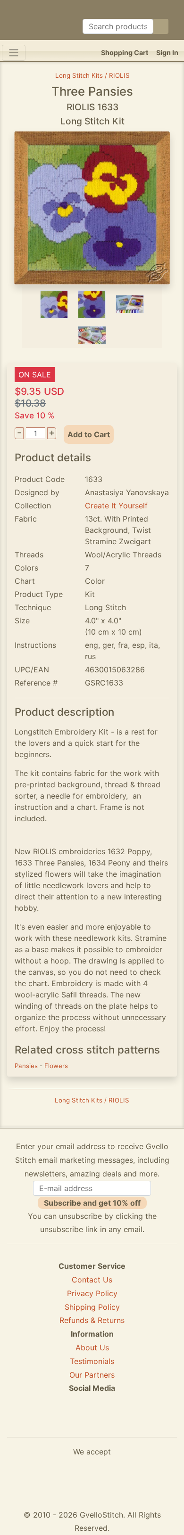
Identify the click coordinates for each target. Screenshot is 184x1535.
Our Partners (92, 1375)
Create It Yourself (116, 505)
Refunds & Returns (92, 1320)
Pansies (27, 1066)
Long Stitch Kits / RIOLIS (92, 75)
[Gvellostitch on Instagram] (124, 1422)
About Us (92, 1347)
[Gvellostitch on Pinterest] (92, 1422)
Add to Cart (88, 434)
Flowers (56, 1066)
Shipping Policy (92, 1307)
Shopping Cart (125, 53)
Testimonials (92, 1361)
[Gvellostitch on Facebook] (59, 1422)
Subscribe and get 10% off (92, 1203)
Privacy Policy (92, 1293)
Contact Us (92, 1279)
